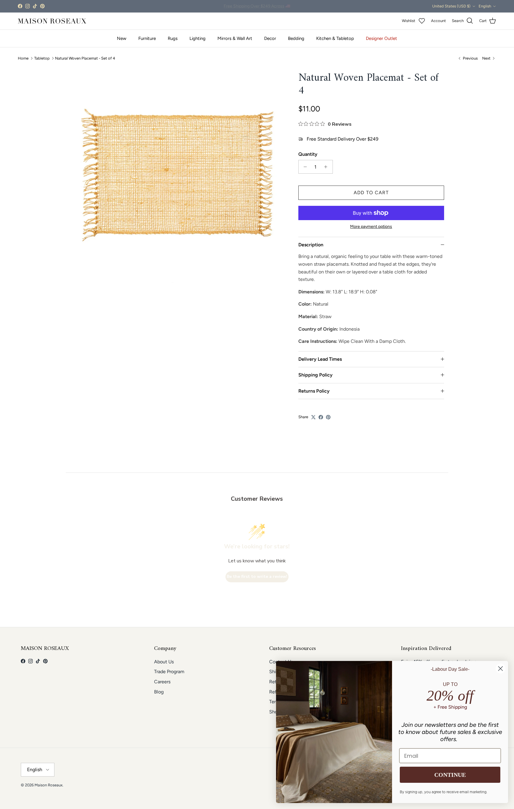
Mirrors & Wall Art (234, 38)
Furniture (147, 38)
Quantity (307, 154)
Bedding (296, 38)
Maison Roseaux (48, 785)
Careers (162, 681)
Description (310, 245)
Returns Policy (314, 391)
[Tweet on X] (313, 417)
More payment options (371, 226)
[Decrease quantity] (304, 166)
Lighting (197, 38)
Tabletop (42, 58)
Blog (159, 692)
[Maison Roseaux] (52, 21)
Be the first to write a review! (257, 576)
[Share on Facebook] (321, 417)
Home (23, 58)
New (121, 38)
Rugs (173, 38)
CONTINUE (450, 774)
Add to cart (371, 192)
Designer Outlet (381, 38)
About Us (164, 662)
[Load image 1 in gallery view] (177, 175)
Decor (270, 38)
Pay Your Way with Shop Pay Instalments (257, 6)
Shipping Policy (315, 375)
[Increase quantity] (327, 166)
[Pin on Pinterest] (328, 417)
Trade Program (169, 671)
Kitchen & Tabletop (335, 38)
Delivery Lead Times (320, 359)
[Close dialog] (500, 668)
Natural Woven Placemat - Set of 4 (85, 58)
